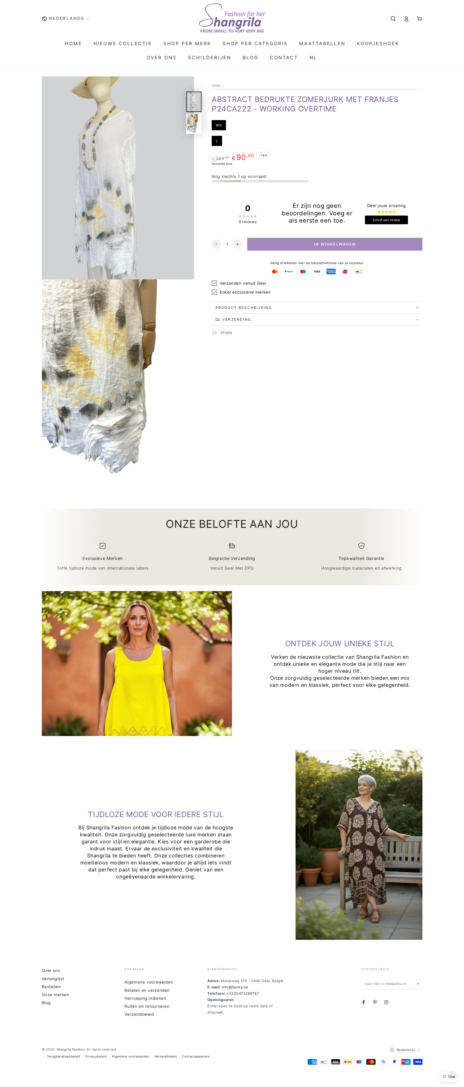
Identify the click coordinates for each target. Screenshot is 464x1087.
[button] (393, 18)
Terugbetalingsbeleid (63, 1056)
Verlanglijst (53, 978)
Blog (46, 1002)
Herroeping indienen (145, 998)
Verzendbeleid (139, 1014)
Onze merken (55, 994)
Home (216, 85)
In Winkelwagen (335, 244)
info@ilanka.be (235, 987)
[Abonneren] (419, 983)
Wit (219, 125)
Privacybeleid (96, 1056)
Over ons (51, 970)
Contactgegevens (196, 1056)
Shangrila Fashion (71, 1049)
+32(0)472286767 (242, 993)
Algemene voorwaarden (148, 982)
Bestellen (51, 986)
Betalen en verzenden (147, 990)
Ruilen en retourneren (146, 1006)
